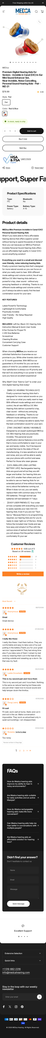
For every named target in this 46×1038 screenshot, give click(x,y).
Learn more (26, 159)
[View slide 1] (18, 936)
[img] (8, 608)
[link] (16, 972)
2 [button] (20, 750)
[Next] (42, 3)
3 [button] (23, 750)
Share (8, 168)
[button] (12, 557)
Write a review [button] (23, 574)
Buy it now (23, 139)
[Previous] (3, 3)
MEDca (5, 67)
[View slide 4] (27, 936)
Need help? (39, 168)
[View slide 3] (24, 936)
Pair (6, 102)
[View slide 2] (21, 936)
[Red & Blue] (4, 113)
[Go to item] (10, 62)
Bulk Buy (23, 148)
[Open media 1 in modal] (39, 21)
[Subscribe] (39, 996)
